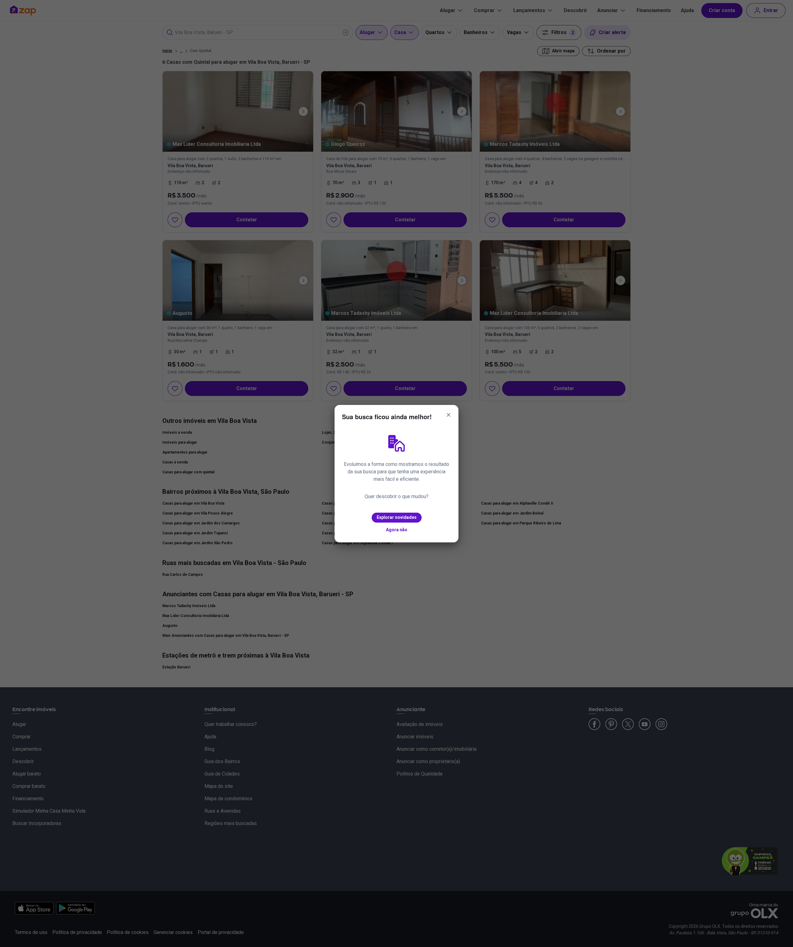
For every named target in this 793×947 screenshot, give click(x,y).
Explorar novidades (397, 517)
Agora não (396, 529)
